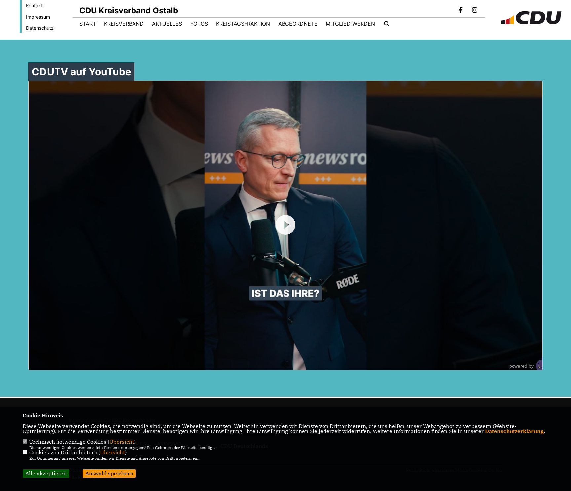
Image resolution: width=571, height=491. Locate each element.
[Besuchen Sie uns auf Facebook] (461, 11)
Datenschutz (40, 28)
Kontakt (34, 5)
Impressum (38, 17)
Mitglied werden (350, 23)
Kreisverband (124, 23)
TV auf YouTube (81, 72)
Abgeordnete (298, 23)
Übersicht (121, 441)
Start (87, 23)
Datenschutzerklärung (514, 431)
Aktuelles (167, 23)
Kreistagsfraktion (243, 23)
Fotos (199, 23)
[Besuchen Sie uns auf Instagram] (474, 11)
